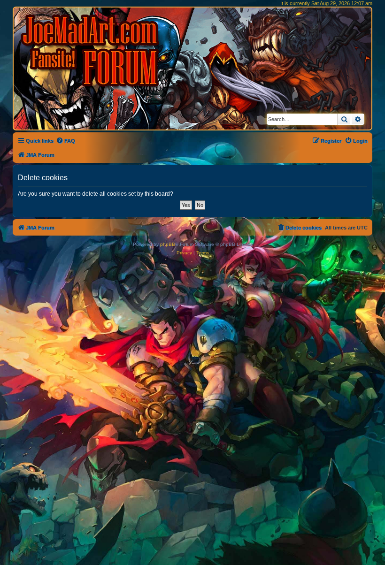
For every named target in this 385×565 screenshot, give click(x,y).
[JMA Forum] (91, 50)
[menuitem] (65, 140)
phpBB (167, 244)
